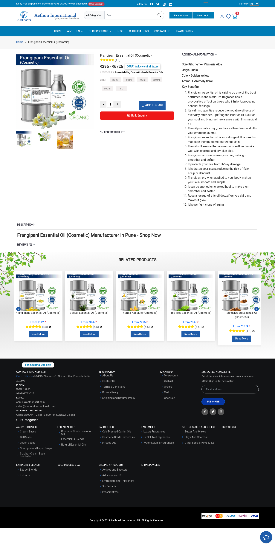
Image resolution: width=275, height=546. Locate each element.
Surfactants (109, 486)
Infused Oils (109, 442)
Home (58, 31)
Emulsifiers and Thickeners (118, 481)
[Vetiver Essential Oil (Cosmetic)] (101, 326)
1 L (121, 88)
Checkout (169, 398)
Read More (38, 334)
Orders (168, 386)
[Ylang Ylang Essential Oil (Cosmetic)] (50, 326)
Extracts (25, 475)
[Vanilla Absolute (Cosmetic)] (151, 326)
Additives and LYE (112, 475)
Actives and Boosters (114, 469)
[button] (256, 309)
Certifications (139, 31)
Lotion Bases (27, 442)
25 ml (115, 79)
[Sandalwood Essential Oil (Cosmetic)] (253, 331)
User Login (203, 15)
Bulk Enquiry (138, 115)
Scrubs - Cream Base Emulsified (32, 454)
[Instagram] (221, 411)
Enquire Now (181, 15)
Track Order (184, 31)
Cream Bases (28, 431)
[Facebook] (204, 411)
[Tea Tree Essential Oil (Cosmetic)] (202, 326)
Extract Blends (28, 469)
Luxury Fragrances (154, 431)
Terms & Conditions (113, 386)
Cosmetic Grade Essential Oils (76, 432)
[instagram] (164, 4)
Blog (120, 31)
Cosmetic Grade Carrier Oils (118, 437)
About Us (107, 375)
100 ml (142, 79)
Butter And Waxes (195, 431)
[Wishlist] (228, 16)
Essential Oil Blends (72, 439)
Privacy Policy (110, 392)
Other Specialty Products (199, 442)
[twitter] (157, 4)
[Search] (159, 15)
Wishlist (168, 381)
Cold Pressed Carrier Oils (116, 431)
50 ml (129, 79)
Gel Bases (26, 437)
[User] (222, 16)
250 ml (156, 79)
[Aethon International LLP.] (48, 16)
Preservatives (110, 492)
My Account (171, 375)
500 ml (107, 88)
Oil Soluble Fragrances (156, 437)
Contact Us (162, 31)
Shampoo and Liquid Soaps (36, 448)
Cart (166, 392)
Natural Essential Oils (73, 444)
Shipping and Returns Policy (118, 398)
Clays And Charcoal (196, 437)
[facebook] (151, 4)
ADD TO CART (154, 105)
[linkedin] (170, 4)
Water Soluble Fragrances (158, 442)
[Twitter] (213, 411)
